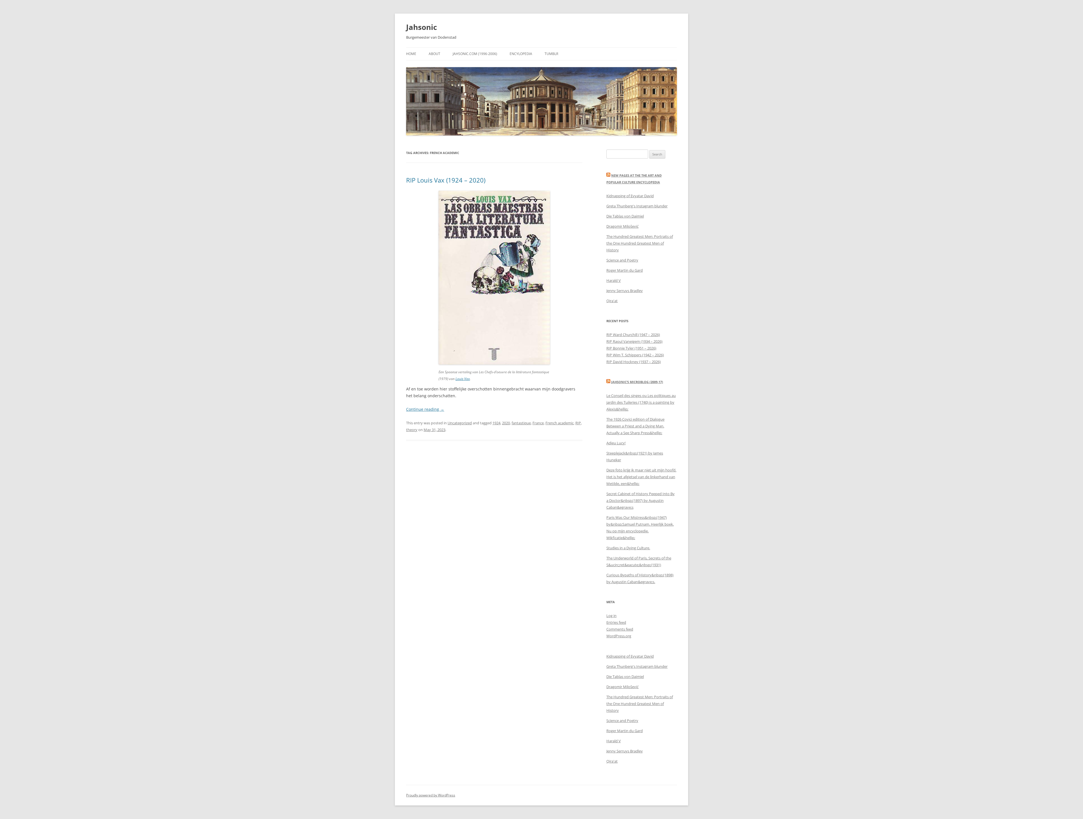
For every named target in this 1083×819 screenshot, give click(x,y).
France (538, 422)
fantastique (521, 422)
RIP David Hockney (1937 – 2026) (633, 361)
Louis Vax (462, 378)
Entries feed (616, 622)
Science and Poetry (622, 260)
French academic (559, 422)
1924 (496, 422)
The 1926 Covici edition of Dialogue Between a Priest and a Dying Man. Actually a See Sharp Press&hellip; (635, 426)
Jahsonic (421, 27)
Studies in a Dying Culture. (628, 547)
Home (411, 53)
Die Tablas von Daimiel (625, 216)
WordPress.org (618, 635)
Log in (611, 615)
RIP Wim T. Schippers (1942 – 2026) (635, 354)
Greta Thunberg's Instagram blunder (637, 205)
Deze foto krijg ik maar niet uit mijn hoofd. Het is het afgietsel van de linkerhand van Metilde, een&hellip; (641, 476)
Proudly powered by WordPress (430, 795)
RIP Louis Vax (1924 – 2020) (445, 180)
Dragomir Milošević (622, 226)
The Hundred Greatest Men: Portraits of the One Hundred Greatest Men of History (639, 243)
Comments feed (619, 629)
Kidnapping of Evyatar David (630, 195)
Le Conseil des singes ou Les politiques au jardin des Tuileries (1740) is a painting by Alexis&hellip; (641, 402)
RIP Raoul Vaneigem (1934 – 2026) (634, 341)
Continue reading (425, 409)
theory (411, 429)
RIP (578, 422)
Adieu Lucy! (616, 442)
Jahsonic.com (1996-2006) (475, 53)
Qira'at (612, 300)
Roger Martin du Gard (624, 270)
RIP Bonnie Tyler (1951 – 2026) (631, 348)
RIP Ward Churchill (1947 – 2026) (633, 334)
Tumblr (551, 53)
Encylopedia (521, 53)
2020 (506, 422)
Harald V (613, 280)
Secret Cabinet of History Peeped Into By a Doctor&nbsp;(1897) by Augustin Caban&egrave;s (640, 500)
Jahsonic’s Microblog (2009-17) (637, 382)
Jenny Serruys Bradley (624, 290)
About (434, 53)
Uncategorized (460, 422)
